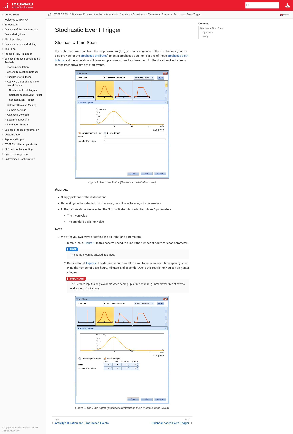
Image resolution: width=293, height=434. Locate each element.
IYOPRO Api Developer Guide (21, 144)
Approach (208, 32)
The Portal (10, 48)
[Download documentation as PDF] (287, 5)
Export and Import (15, 139)
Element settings (16, 110)
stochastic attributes (94, 55)
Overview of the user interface (21, 29)
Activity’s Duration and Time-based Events (146, 14)
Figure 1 (89, 243)
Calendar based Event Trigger (25, 94)
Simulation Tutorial (17, 124)
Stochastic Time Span (211, 28)
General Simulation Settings (22, 71)
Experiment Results (18, 119)
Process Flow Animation (18, 53)
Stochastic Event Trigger (23, 90)
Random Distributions (19, 76)
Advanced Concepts (18, 114)
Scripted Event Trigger (21, 99)
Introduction (11, 24)
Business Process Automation (22, 129)
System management (16, 154)
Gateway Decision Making (21, 105)
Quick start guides (15, 34)
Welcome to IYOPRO (16, 19)
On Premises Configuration (20, 159)
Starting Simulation (18, 67)
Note (205, 36)
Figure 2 (91, 263)
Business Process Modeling (20, 44)
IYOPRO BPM (10, 14)
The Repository (13, 39)
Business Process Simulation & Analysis (95, 14)
